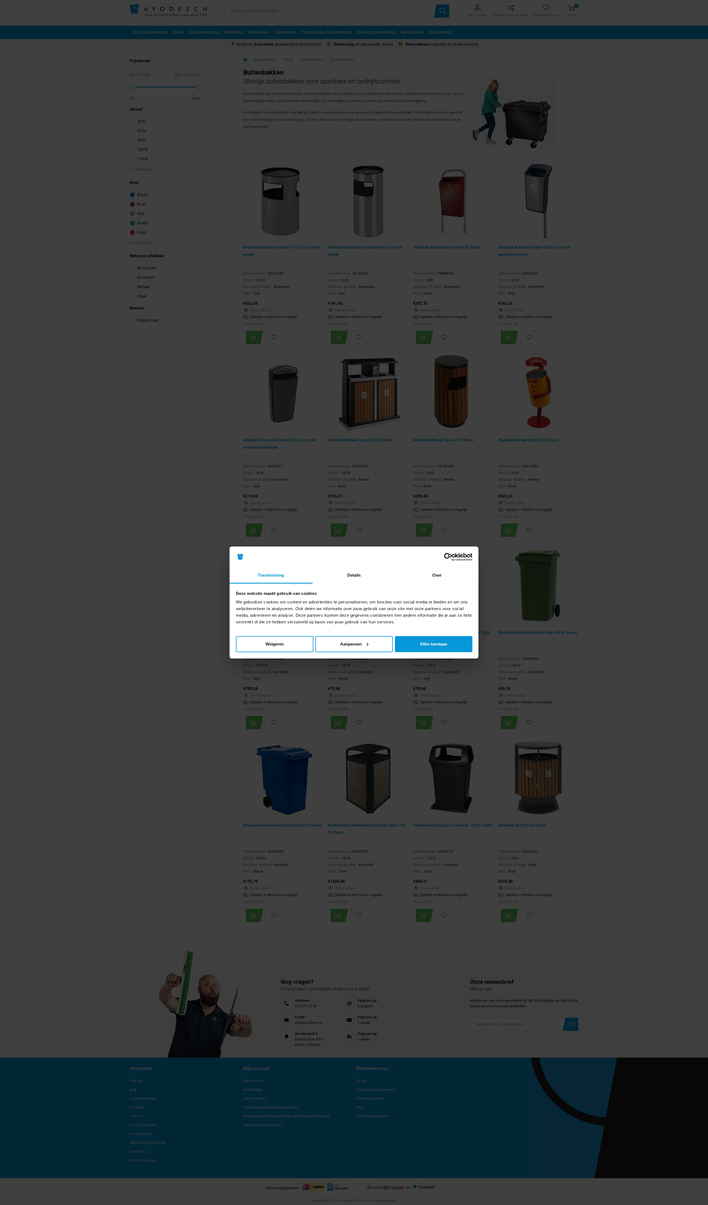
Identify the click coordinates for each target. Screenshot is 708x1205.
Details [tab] (354, 575)
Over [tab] (437, 575)
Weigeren (275, 644)
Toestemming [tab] (271, 575)
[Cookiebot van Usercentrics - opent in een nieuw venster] (448, 557)
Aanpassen (351, 644)
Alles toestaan (433, 644)
